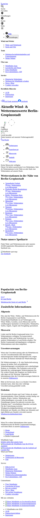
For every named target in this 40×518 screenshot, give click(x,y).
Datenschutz (9, 94)
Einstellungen (13, 37)
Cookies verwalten (11, 85)
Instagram (32, 504)
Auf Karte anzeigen (11, 101)
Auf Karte (5, 140)
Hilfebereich (13, 378)
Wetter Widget (10, 58)
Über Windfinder (11, 70)
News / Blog (9, 83)
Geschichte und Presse (13, 68)
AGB (7, 93)
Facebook (24, 101)
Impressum (9, 96)
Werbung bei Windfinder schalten (17, 81)
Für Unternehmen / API (13, 72)
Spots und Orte (10, 47)
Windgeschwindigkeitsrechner (11, 414)
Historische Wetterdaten (13, 79)
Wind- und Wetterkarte (13, 45)
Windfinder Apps (11, 66)
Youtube (32, 505)
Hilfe (10, 34)
